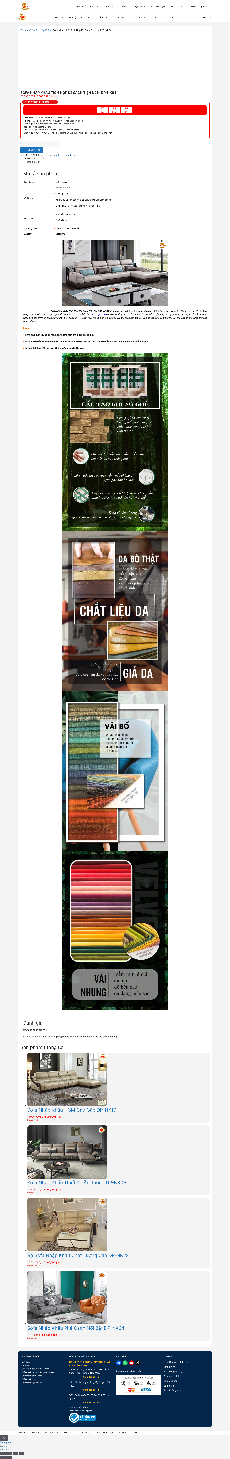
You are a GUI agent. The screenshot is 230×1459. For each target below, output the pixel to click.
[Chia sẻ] (15, 1453)
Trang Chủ (80, 6)
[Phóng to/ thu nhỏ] (3, 1453)
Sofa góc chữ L (172, 1376)
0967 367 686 (82, 1407)
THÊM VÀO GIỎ (31, 150)
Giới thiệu (26, 1362)
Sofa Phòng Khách (173, 1390)
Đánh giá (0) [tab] (33, 162)
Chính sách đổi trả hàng (32, 1376)
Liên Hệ (193, 6)
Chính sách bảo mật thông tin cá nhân (38, 1372)
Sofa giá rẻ (169, 1367)
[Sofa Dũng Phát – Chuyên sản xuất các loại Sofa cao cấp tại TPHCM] (22, 17)
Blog (179, 6)
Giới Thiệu (95, 6)
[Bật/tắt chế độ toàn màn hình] (9, 1453)
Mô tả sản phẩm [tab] (36, 158)
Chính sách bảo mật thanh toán (35, 1369)
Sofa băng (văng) (173, 1371)
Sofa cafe (169, 1385)
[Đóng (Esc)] (21, 1453)
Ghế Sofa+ (109, 6)
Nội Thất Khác (141, 6)
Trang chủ (25, 30)
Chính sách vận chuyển (32, 1382)
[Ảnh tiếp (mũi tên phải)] (9, 1457)
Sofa (54, 155)
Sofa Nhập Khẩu (42, 30)
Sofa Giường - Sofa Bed (176, 1362)
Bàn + (124, 6)
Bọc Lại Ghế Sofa (164, 6)
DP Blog (25, 1365)
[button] (207, 7)
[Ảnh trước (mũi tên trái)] (3, 1457)
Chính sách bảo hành (31, 1379)
